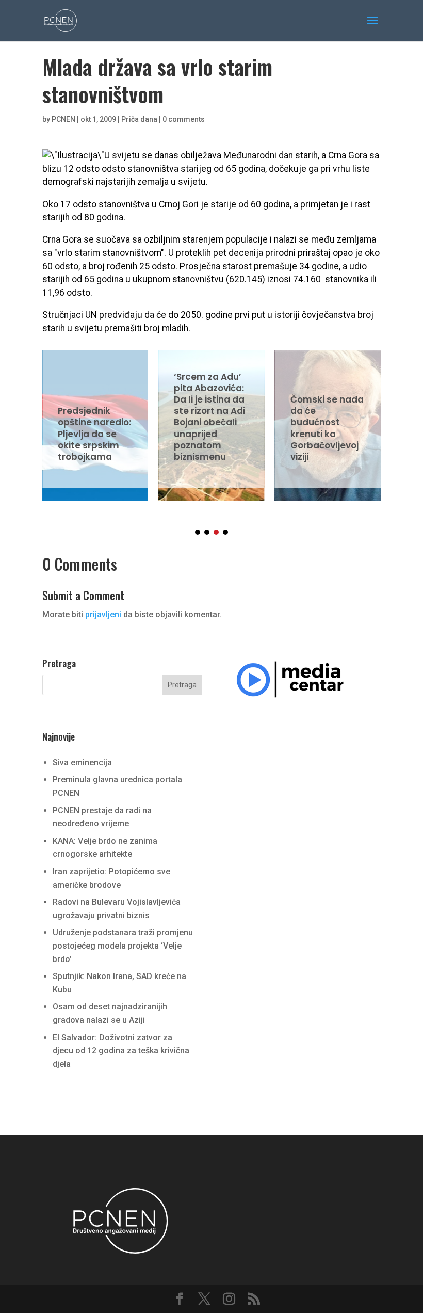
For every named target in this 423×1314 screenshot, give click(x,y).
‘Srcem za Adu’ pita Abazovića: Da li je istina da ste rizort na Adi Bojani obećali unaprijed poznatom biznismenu (211, 419)
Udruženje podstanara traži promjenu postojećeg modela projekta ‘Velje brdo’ (123, 945)
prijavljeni (103, 614)
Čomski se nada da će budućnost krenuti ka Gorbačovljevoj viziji (328, 419)
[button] (197, 532)
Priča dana (139, 119)
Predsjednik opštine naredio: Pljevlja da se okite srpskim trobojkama (95, 419)
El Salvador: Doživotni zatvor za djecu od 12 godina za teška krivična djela (121, 1051)
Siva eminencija (82, 762)
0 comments (183, 119)
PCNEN (63, 119)
